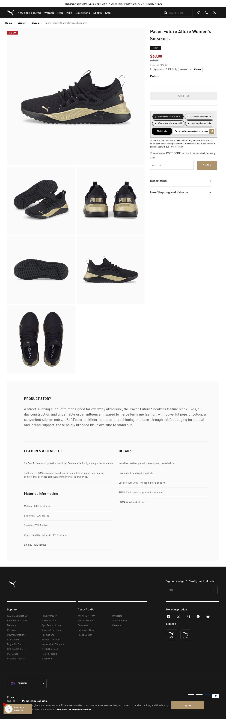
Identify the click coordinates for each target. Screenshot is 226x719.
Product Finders (16, 658)
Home (8, 22)
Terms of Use (49, 620)
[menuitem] (29, 12)
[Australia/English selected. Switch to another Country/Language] (26, 683)
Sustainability (119, 620)
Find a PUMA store (17, 620)
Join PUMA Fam (86, 620)
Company (83, 625)
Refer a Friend (49, 653)
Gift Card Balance (16, 648)
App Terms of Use (51, 625)
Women (22, 22)
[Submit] (165, 12)
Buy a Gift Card (15, 644)
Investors (117, 615)
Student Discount (51, 639)
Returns (11, 629)
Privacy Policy (176, 146)
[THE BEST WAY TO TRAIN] (185, 634)
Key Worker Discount (53, 644)
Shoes (35, 22)
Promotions (48, 634)
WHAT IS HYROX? (87, 615)
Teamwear (47, 658)
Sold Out (183, 95)
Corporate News (86, 629)
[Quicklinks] (215, 13)
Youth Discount (50, 648)
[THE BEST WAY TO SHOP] (171, 634)
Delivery (11, 625)
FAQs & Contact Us (17, 615)
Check (207, 165)
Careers (116, 625)
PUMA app (13, 653)
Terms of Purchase (52, 629)
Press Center (85, 634)
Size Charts (13, 639)
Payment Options (16, 634)
